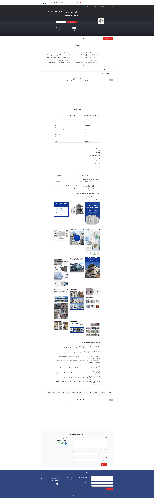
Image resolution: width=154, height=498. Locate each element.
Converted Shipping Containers (105, 394)
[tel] (57, 443)
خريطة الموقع (82, 494)
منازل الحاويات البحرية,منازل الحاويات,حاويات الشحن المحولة (96, 392)
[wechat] (59, 443)
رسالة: (106, 437)
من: (106, 451)
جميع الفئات (85, 482)
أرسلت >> (109, 488)
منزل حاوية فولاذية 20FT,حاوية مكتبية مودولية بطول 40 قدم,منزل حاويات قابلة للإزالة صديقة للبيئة (65, 392)
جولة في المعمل (69, 477)
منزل (112, 6)
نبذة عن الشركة (69, 474)
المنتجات (108, 6)
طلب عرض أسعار (108, 38)
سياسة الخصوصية (72, 494)
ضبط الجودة (70, 479)
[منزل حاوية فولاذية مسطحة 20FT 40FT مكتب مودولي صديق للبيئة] (101, 20)
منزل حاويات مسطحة (83, 479)
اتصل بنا (71, 481)
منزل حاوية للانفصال (102, 6)
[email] (66, 443)
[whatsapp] (62, 443)
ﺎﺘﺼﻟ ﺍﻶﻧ (103, 464)
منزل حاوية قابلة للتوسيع (83, 477)
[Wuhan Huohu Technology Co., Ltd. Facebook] (57, 484)
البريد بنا (61, 22)
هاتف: (106, 457)
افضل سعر (72, 22)
